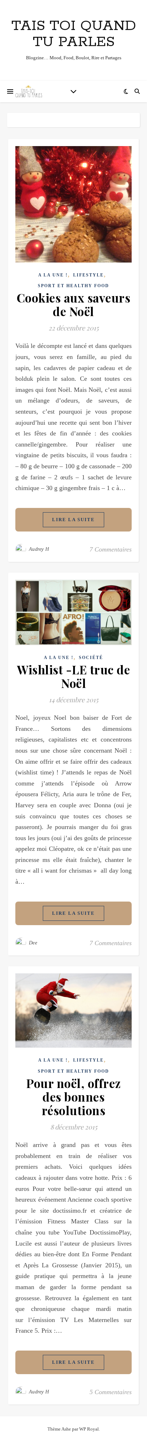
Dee (33, 942)
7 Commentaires (111, 549)
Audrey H (39, 549)
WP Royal (89, 1429)
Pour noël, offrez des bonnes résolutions (73, 1096)
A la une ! (53, 275)
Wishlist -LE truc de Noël (73, 676)
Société (91, 657)
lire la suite (73, 519)
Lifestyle (88, 275)
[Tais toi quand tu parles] (28, 91)
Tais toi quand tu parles (73, 34)
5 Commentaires (111, 1392)
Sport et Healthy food (73, 285)
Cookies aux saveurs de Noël (74, 304)
